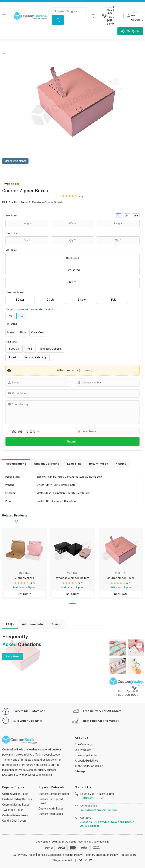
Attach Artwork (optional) (74, 370)
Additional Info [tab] (32, 624)
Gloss (22, 332)
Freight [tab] (121, 463)
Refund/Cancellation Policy (101, 854)
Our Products (83, 749)
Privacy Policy (26, 854)
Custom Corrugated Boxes (51, 801)
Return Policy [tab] (98, 463)
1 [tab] (72, 603)
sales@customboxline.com (99, 810)
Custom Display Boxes (15, 804)
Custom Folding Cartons (17, 799)
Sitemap (80, 771)
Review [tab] (56, 624)
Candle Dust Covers (14, 820)
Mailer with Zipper (15, 160)
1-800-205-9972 (92, 798)
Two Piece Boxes (12, 809)
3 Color (82, 299)
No (21, 316)
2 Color (51, 299)
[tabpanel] (24, 563)
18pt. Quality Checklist (89, 765)
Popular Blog (128, 854)
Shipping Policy (72, 854)
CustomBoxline (100, 841)
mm (136, 215)
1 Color (20, 299)
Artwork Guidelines (86, 760)
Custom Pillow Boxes (15, 815)
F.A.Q (12, 854)
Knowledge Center (86, 755)
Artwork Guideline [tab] (46, 463)
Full (113, 299)
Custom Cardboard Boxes (54, 793)
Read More (12, 656)
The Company (83, 744)
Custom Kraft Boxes (51, 808)
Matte (11, 332)
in (118, 215)
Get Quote (132, 31)
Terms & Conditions (49, 854)
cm (126, 215)
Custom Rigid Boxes (51, 813)
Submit (72, 441)
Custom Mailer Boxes (15, 793)
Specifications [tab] (16, 463)
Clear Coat (37, 332)
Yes (10, 316)
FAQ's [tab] (10, 624)
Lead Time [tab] (74, 463)
